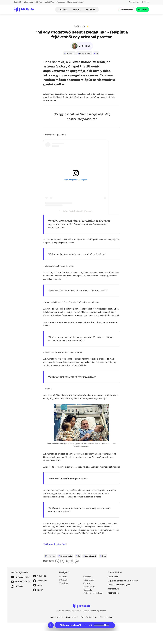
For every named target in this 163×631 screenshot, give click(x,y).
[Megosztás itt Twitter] (57, 561)
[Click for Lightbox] (81, 422)
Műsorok (77, 9)
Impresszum (113, 589)
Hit (96, 53)
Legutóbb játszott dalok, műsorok (123, 581)
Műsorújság (28, 2)
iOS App (39, 2)
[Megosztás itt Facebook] (62, 561)
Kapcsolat (61, 2)
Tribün (40, 585)
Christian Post (59, 544)
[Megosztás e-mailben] (72, 561)
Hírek (103, 556)
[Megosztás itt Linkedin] (67, 561)
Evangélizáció (90, 556)
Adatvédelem (113, 593)
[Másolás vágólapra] (77, 561)
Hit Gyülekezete (56, 617)
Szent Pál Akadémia (89, 617)
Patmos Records (106, 617)
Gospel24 (17, 2)
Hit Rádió (19, 586)
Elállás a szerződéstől (75, 2)
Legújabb (63, 9)
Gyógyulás (69, 53)
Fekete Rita (42, 576)
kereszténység (84, 53)
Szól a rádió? (113, 576)
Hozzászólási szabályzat (119, 585)
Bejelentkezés (127, 9)
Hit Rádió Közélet (22, 581)
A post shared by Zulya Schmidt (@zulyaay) (75, 211)
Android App (49, 2)
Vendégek (90, 9)
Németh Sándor (72, 617)
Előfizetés (142, 9)
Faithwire (48, 544)
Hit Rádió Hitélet (22, 577)
